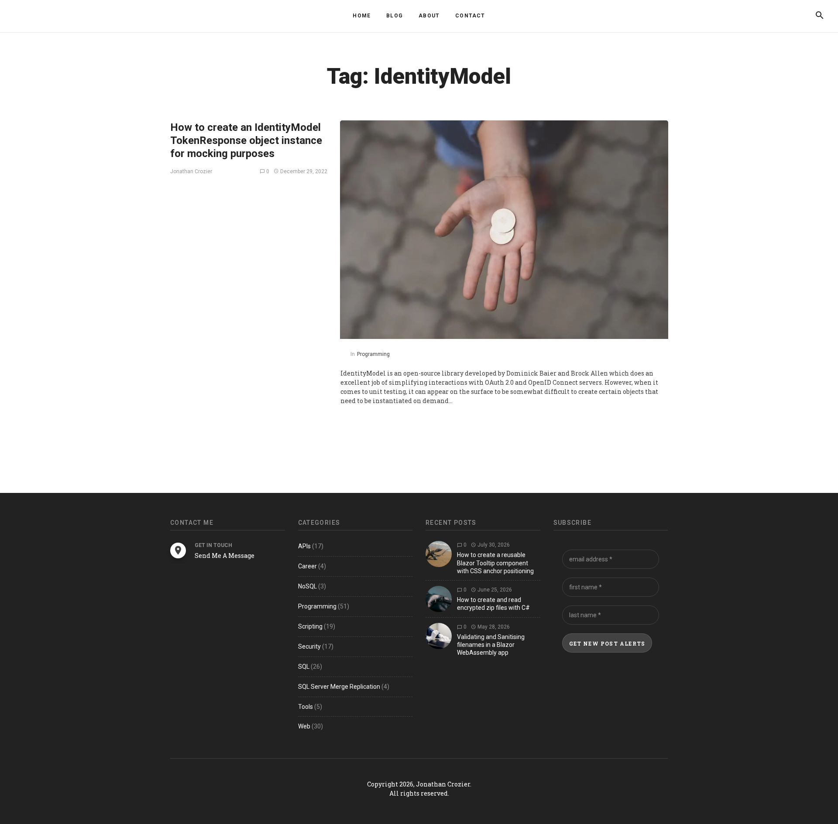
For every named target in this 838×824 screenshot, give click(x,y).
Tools (305, 706)
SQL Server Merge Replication (339, 686)
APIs (304, 546)
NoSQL (307, 586)
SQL (303, 666)
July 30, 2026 (493, 545)
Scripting (310, 626)
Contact (470, 16)
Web (304, 726)
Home (362, 16)
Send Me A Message (224, 555)
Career (307, 566)
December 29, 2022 (303, 171)
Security (309, 646)
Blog (394, 16)
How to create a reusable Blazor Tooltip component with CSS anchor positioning (495, 562)
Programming (373, 354)
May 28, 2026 (493, 627)
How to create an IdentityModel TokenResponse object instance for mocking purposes (246, 140)
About (429, 16)
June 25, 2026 (494, 590)
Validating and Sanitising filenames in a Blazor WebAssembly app (491, 644)
